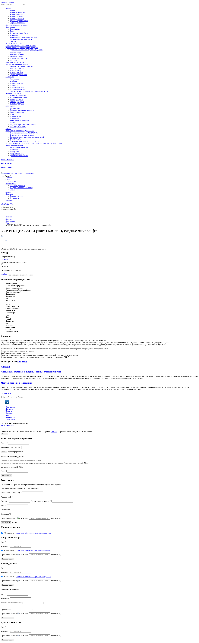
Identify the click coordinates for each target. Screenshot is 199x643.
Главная (9, 177)
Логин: (4, 443)
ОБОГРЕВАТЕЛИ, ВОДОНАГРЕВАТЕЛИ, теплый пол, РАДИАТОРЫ (34, 143)
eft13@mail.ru (6, 167)
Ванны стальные (16, 17)
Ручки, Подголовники (19, 21)
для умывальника (17, 87)
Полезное (9, 194)
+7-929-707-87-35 (7, 163)
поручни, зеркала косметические (23, 125)
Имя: (3, 505)
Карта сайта (10, 419)
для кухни (14, 85)
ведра (12, 114)
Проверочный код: (9, 518)
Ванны (8, 8)
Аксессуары (10, 106)
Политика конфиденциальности (13, 430)
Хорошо (4, 434)
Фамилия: (5, 514)
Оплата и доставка (17, 186)
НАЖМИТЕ (6, 259)
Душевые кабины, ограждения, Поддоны (22, 48)
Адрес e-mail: (7, 497)
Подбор (4, 274)
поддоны (13, 60)
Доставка (9, 409)
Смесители (10, 77)
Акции (8, 192)
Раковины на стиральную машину (23, 37)
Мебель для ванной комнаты (17, 64)
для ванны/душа (16, 83)
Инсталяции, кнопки (14, 44)
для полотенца (16, 116)
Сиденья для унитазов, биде (21, 39)
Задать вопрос (15, 190)
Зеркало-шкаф (15, 71)
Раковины (14, 35)
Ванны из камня (16, 14)
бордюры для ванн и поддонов (22, 110)
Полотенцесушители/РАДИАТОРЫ (20, 131)
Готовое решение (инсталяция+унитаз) (21, 46)
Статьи (5, 366)
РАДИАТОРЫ (15, 139)
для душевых (15, 152)
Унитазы (13, 41)
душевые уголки (16, 56)
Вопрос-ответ (11, 417)
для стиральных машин (19, 156)
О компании (10, 407)
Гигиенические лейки (18, 98)
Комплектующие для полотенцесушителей (27, 137)
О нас (8, 179)
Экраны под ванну (17, 23)
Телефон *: (5, 546)
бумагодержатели (17, 112)
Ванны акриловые (17, 12)
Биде (12, 31)
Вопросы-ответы (16, 196)
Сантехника (10, 27)
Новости (9, 411)
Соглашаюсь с (27, 533)
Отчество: (5, 510)
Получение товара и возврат (21, 188)
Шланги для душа (17, 104)
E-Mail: (20, 467)
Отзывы (13, 181)
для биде (13, 81)
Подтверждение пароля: (41, 501)
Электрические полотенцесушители (24, 141)
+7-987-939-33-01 (7, 160)
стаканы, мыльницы (18, 127)
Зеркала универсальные (15, 62)
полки (12, 122)
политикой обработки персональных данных (33, 533)
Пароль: (18, 447)
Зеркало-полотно (16, 68)
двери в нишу (15, 52)
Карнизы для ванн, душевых (17, 25)
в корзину (22, 361)
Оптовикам (14, 198)
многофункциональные (19, 120)
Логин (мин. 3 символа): (11, 493)
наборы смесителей (17, 89)
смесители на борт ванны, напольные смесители (29, 91)
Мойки (8, 129)
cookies (54, 432)
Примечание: (6, 609)
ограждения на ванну (18, 58)
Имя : (3, 542)
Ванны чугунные (17, 19)
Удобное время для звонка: (11, 603)
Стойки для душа (17, 102)
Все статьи (6, 393)
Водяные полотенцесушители (22, 135)
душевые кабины (17, 54)
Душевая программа (13, 93)
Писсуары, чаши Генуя (19, 33)
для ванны (14, 149)
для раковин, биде (17, 154)
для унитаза (14, 118)
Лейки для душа (16, 100)
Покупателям (11, 184)
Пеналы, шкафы (16, 73)
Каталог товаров (7, 2)
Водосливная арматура (14, 145)
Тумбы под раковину (18, 75)
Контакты (9, 200)
